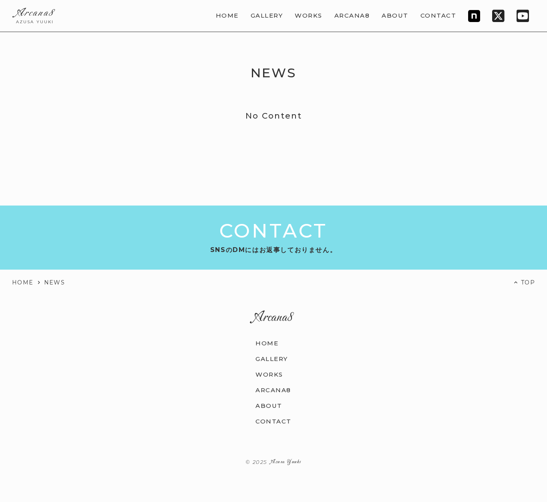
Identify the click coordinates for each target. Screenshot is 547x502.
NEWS (54, 282)
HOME (23, 282)
